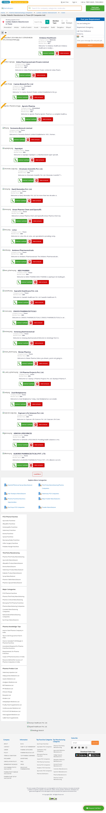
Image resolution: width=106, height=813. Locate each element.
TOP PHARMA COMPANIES (27, 755)
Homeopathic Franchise (10, 527)
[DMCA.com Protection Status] (53, 799)
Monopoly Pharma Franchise (42, 755)
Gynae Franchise (8, 537)
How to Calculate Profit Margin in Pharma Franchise (13, 642)
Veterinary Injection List (10, 672)
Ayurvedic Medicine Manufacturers (59, 751)
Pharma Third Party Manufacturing (13, 557)
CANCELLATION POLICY (10, 761)
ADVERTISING (24, 758)
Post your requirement (95, 8)
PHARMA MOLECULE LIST (27, 752)
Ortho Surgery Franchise (10, 543)
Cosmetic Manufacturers (60, 769)
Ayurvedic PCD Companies (44, 770)
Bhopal (68, 27)
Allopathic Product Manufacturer (13, 563)
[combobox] (55, 8)
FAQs (21, 761)
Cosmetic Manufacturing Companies (10, 610)
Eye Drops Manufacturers (11, 620)
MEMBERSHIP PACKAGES (10, 764)
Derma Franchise (8, 533)
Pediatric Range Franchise (11, 546)
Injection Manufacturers (60, 772)
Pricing (6, 2)
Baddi (53, 27)
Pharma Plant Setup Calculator (10, 777)
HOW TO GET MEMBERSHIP (27, 746)
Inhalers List (6, 698)
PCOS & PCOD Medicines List (11, 711)
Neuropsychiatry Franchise (11, 540)
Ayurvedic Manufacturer (10, 560)
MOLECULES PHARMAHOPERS (25, 768)
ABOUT (6, 744)
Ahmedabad (7, 27)
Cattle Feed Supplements (10, 718)
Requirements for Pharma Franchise (11, 652)
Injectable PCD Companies (44, 746)
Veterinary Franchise (9, 530)
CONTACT (6, 746)
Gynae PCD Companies (43, 759)
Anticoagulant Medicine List (11, 715)
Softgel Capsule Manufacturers (58, 755)
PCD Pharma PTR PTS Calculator (10, 768)
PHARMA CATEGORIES (26, 749)
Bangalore (60, 27)
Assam (36, 27)
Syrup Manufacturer (9, 576)
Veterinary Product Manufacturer (13, 570)
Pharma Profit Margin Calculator (11, 772)
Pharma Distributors (42, 773)
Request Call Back (95, 808)
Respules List (7, 695)
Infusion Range (7, 692)
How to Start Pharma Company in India (13, 631)
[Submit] (30, 8)
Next (90, 45)
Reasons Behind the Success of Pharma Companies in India (12, 661)
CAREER (6, 749)
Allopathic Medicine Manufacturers (59, 760)
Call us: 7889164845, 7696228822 (92, 2)
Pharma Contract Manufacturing (13, 600)
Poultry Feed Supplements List (12, 705)
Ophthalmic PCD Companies (41, 750)
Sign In (74, 2)
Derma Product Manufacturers (58, 765)
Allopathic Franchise (9, 524)
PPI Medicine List (8, 689)
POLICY (6, 752)
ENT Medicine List (8, 685)
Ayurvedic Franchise (9, 520)
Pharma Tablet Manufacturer (12, 579)
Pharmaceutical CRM (20, 2)
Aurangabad (45, 27)
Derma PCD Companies (43, 765)
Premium (69, 23)
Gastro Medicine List (9, 679)
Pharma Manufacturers (60, 774)
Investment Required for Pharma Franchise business (13, 647)
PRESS (22, 764)
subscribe (95, 743)
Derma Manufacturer (9, 566)
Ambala (16, 27)
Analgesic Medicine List (10, 682)
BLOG (22, 744)
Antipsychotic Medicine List (11, 676)
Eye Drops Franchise (42, 744)
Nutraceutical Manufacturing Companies (11, 616)
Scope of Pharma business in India (13, 657)
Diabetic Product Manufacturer (12, 573)
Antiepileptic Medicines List (11, 702)
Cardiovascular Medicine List (11, 708)
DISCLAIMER (7, 758)
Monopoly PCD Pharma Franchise (13, 603)
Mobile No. (80, 34)
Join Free (66, 2)
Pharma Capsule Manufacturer (12, 583)
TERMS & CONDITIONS (10, 755)
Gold (63, 23)
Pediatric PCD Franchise (43, 767)
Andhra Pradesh (26, 27)
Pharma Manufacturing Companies (14, 606)
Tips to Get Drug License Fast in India (12, 637)
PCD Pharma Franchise (10, 593)
